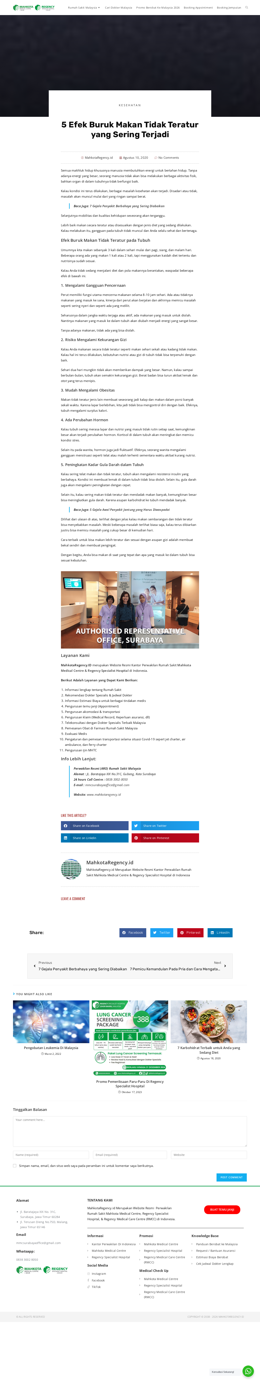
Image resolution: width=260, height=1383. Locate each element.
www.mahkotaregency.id (104, 794)
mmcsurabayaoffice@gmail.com (107, 785)
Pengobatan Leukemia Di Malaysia (51, 1048)
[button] (95, 825)
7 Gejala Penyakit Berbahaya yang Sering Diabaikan (127, 206)
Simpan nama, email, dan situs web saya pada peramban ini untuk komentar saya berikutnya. (86, 1166)
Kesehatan (130, 105)
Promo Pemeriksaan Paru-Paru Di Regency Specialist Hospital (130, 1083)
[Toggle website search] (246, 7)
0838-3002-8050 (117, 779)
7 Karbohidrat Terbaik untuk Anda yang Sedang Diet (209, 1050)
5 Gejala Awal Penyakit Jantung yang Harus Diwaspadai (130, 510)
